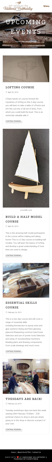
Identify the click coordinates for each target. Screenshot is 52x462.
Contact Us (36, 452)
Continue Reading (13, 121)
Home (17, 41)
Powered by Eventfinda (26, 459)
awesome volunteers (33, 457)
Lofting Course (20, 87)
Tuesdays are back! (24, 399)
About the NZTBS (24, 452)
